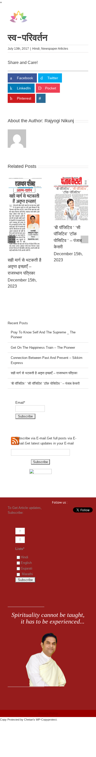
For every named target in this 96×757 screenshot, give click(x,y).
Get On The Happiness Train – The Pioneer (43, 347)
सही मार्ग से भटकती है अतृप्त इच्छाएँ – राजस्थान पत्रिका (65, 267)
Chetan (28, 719)
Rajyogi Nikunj (59, 120)
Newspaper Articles (54, 48)
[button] (11, 239)
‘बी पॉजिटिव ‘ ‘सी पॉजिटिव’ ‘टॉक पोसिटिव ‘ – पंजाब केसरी (45, 383)
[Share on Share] (41, 98)
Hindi (36, 48)
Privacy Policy (48, 713)
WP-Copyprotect (46, 719)
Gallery (19, 218)
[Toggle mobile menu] (86, 13)
